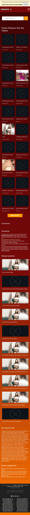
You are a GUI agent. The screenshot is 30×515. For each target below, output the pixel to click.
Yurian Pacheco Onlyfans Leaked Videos (11, 421)
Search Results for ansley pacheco (10, 101)
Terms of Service (21, 485)
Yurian (3, 136)
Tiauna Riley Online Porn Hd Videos (18, 457)
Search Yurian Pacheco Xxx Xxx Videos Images (13, 477)
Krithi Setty (4, 436)
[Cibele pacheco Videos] (22, 116)
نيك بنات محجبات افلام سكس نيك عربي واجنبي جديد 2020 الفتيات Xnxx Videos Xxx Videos (14, 444)
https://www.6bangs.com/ (7, 500)
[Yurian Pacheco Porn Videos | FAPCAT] (22, 80)
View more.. (15, 215)
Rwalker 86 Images (10, 454)
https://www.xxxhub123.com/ (7, 508)
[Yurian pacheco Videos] (8, 152)
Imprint (15, 485)
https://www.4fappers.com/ (8, 498)
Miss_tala (14, 438)
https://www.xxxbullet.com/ (8, 507)
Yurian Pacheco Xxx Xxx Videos (9, 338)
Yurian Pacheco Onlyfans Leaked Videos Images (13, 405)
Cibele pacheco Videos (21, 119)
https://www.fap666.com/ (7, 502)
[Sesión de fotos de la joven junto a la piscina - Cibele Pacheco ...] (22, 152)
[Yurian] (8, 134)
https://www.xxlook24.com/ (8, 511)
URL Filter (15, 486)
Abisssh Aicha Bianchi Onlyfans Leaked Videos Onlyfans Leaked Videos (13, 433)
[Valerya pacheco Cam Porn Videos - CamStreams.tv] (8, 80)
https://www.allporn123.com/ (22, 504)
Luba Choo (18, 435)
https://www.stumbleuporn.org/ (22, 511)
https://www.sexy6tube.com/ (22, 499)
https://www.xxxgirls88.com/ (22, 498)
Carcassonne (25, 435)
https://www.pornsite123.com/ (7, 503)
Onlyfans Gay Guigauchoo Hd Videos (12, 445)
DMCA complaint (5, 250)
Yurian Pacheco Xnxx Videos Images (10, 305)
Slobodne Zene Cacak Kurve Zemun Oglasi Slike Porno (13, 454)
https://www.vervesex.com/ (8, 505)
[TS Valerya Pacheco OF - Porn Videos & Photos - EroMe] (22, 134)
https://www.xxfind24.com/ (8, 510)
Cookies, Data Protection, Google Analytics (12, 4)
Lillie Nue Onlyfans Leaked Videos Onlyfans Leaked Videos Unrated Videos (14, 450)
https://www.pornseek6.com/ (22, 502)
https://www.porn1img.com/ (22, 507)
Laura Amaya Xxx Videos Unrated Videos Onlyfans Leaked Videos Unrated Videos (14, 441)
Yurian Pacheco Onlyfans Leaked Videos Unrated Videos (15, 355)
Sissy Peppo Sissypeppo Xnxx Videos (12, 448)
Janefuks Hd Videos (19, 448)
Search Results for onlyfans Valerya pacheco (12, 65)
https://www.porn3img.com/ (22, 509)
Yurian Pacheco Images (7, 272)
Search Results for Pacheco (8, 47)
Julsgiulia (24, 459)
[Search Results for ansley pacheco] (8, 98)
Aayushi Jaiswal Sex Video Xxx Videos (14, 449)
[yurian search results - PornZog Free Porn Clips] (8, 170)
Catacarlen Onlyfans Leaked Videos (9, 431)
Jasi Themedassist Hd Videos (15, 436)
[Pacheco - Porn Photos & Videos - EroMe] (8, 188)
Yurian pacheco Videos (7, 154)
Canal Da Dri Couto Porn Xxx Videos (14, 434)
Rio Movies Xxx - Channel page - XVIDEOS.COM (13, 208)
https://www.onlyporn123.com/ (22, 505)
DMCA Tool (20, 486)
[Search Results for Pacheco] (8, 44)
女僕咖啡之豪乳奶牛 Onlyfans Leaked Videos (14, 457)
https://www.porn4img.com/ (22, 510)
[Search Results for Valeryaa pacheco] (22, 62)
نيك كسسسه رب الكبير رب (19, 446)
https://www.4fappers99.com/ (7, 499)
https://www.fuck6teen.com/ (22, 500)
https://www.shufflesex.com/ (7, 504)
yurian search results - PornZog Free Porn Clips (13, 172)
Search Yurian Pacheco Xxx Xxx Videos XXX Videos (14, 471)
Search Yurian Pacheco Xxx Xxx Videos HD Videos (14, 472)
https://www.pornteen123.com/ (22, 503)
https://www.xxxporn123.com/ (7, 509)
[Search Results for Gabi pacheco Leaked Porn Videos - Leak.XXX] (22, 206)
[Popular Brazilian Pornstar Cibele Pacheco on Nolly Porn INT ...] (22, 98)
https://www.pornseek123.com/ (22, 501)
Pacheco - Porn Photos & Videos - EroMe (12, 190)
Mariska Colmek (5, 461)
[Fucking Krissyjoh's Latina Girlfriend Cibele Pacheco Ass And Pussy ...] (22, 188)
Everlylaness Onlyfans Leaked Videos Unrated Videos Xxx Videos (14, 438)
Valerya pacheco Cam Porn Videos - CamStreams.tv (14, 83)
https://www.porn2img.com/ (22, 508)
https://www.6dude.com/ (7, 501)
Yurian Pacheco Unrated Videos (9, 322)
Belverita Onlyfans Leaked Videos (9, 447)
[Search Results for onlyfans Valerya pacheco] (8, 62)
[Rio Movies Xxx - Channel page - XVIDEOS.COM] (8, 206)
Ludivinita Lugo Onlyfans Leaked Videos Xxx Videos (14, 459)
